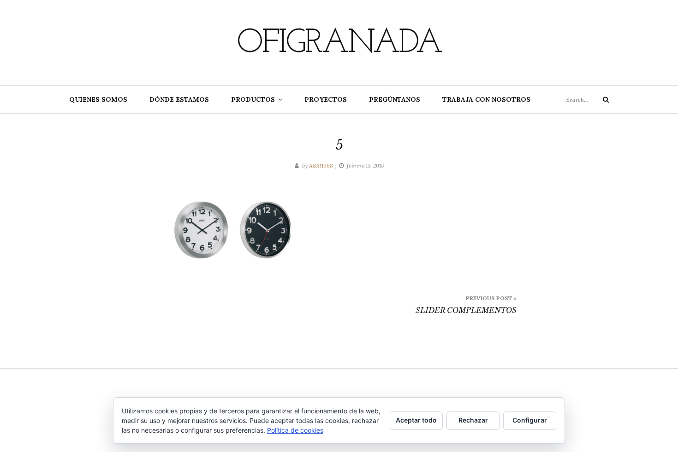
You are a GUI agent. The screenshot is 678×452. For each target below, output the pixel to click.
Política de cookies (295, 430)
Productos (253, 99)
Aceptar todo (416, 420)
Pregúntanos (394, 99)
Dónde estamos (179, 99)
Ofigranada (339, 43)
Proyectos (325, 99)
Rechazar (473, 420)
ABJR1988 (321, 165)
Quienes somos (98, 99)
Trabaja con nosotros (486, 99)
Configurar (529, 420)
